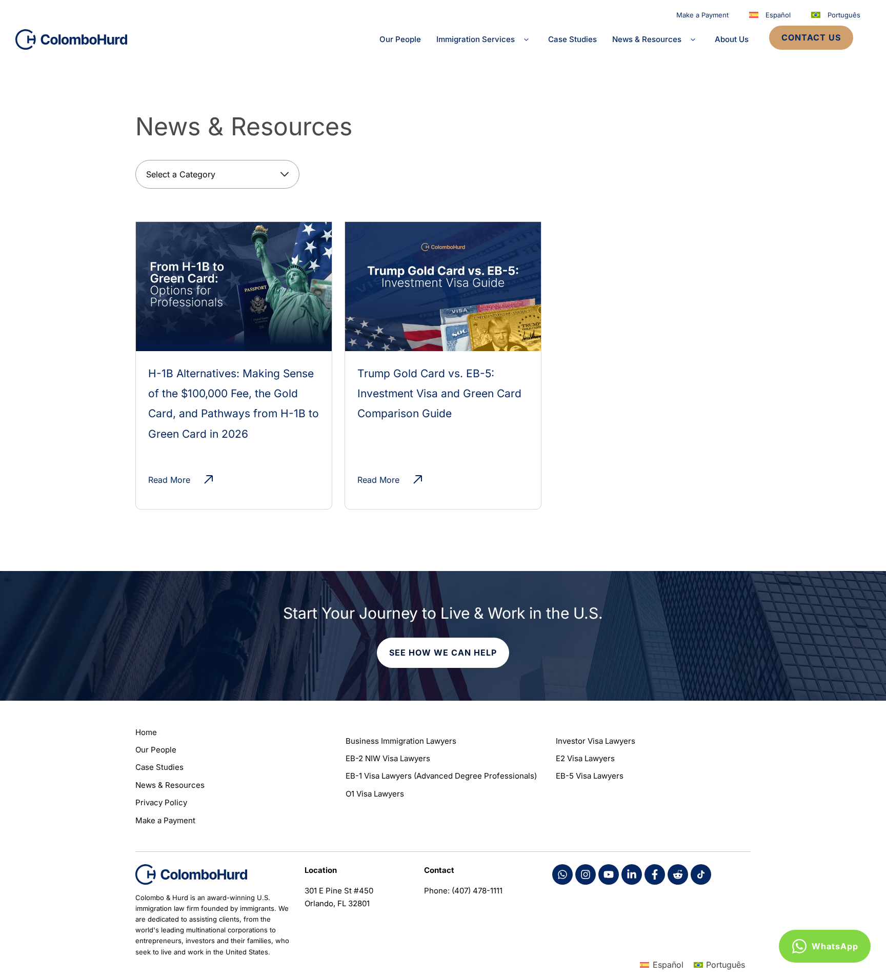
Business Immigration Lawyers (401, 741)
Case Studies (572, 39)
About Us (732, 39)
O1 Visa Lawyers (375, 794)
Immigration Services (475, 39)
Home (146, 732)
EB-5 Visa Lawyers (589, 776)
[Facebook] (562, 874)
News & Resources (646, 39)
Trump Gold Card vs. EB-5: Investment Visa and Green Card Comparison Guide (439, 393)
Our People (400, 39)
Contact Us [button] (811, 37)
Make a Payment (702, 15)
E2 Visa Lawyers (585, 758)
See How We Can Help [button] (443, 652)
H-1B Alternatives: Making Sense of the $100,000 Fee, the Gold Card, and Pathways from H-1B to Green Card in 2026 (233, 403)
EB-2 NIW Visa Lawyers (388, 758)
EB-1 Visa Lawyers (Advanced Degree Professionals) (441, 776)
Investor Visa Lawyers (595, 741)
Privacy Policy (161, 802)
